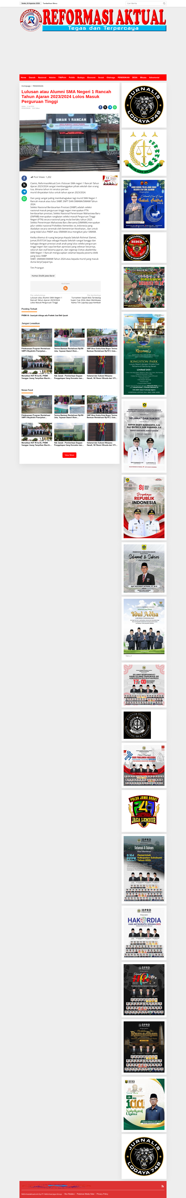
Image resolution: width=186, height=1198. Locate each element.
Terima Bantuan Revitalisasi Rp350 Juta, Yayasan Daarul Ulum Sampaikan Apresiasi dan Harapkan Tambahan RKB (69, 350)
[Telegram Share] (110, 107)
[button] (164, 3)
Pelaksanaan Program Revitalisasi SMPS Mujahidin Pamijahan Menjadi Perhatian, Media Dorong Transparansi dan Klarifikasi (36, 350)
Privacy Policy (102, 1194)
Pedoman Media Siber (85, 1194)
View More (69, 455)
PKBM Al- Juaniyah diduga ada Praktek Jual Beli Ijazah (45, 315)
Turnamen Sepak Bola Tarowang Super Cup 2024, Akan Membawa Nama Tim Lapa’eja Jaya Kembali (86, 299)
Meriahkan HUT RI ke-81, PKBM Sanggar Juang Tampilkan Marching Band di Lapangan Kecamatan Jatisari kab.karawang (37, 377)
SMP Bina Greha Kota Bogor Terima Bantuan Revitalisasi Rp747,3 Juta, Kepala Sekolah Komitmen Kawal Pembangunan (102, 350)
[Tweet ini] (105, 107)
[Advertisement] (93, 54)
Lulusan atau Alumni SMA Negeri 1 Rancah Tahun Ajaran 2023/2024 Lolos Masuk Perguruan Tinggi (46, 299)
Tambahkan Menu (50, 3)
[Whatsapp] (115, 107)
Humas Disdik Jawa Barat (43, 275)
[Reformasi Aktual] (93, 20)
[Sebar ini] (100, 107)
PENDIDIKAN (26, 108)
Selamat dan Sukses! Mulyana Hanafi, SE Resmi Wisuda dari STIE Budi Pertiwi (102, 377)
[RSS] (65, 288)
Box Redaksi (70, 1194)
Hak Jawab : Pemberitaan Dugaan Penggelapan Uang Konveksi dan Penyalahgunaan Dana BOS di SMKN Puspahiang (68, 377)
